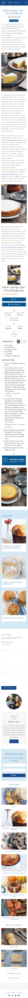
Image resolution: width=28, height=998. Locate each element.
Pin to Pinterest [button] (15, 304)
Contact (19, 992)
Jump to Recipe (14, 20)
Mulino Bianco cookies (15, 140)
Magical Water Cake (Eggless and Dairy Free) (12, 583)
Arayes (14, 806)
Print (15, 299)
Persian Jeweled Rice (14, 978)
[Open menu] (26, 3)
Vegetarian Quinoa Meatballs (13, 618)
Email (4, 682)
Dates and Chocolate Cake (14, 973)
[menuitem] (11, 3)
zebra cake (4, 174)
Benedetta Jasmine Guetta (15, 16)
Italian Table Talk (11, 26)
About (14, 741)
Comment (5, 650)
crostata (3, 176)
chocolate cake (14, 174)
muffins (17, 176)
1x (18, 341)
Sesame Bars (14, 969)
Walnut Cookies (14, 947)
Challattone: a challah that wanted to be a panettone (12, 547)
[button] (3, 294)
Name (4, 674)
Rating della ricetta (7, 642)
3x (24, 341)
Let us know (13, 461)
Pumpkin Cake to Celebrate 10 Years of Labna (14, 895)
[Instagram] (18, 995)
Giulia (8, 33)
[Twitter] (12, 995)
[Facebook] (9, 995)
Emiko (20, 33)
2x (21, 341)
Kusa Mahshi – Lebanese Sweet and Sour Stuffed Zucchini (14, 918)
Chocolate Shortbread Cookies (14, 851)
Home (8, 992)
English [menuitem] (17, 2)
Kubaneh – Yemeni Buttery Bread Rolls (14, 873)
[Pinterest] (15, 995)
